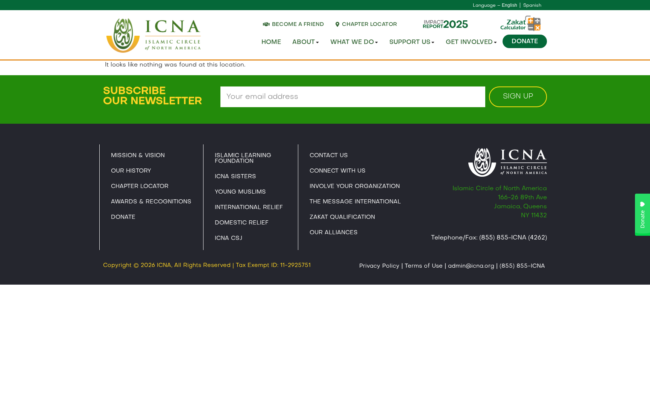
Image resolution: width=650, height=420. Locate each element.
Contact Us (329, 155)
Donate (525, 42)
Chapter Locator (140, 186)
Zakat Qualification (342, 217)
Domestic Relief (242, 223)
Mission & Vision (138, 155)
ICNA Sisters (235, 176)
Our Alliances (334, 232)
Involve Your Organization (355, 186)
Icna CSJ (228, 238)
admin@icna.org (471, 266)
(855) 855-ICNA (522, 266)
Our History (131, 171)
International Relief (249, 207)
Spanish (532, 5)
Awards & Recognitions (151, 202)
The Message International (355, 202)
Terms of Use (424, 266)
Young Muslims (240, 192)
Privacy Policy (379, 266)
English (509, 5)
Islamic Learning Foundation (243, 158)
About (303, 42)
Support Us (409, 42)
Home (271, 42)
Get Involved (469, 42)
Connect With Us (338, 171)
